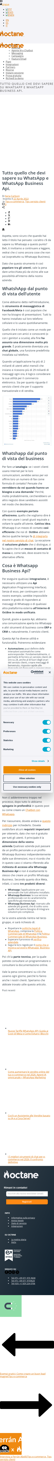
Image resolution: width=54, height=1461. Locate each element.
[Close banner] (50, 672)
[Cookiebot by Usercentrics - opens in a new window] (32, 672)
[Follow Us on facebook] (6, 1273)
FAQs (13, 1242)
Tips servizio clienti (35, 201)
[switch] (46, 731)
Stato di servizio (18, 1223)
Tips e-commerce (14, 201)
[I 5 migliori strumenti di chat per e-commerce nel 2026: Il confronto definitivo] (29, 1153)
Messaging (17, 53)
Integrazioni (12, 64)
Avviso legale (17, 1220)
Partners (10, 67)
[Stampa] (3, 229)
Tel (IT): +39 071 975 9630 (23, 1278)
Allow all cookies (27, 769)
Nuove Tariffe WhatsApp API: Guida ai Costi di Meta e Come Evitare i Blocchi (28, 1032)
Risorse (10, 69)
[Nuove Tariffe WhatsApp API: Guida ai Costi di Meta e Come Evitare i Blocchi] (29, 1028)
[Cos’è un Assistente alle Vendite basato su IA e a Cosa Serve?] (29, 1112)
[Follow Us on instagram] (13, 1273)
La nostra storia (18, 1239)
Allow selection (27, 778)
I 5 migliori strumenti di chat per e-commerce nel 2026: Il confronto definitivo (26, 1159)
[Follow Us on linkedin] (10, 1273)
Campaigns (18, 56)
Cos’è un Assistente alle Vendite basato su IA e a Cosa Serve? (29, 1117)
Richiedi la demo (15, 78)
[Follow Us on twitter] (17, 1273)
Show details (38, 761)
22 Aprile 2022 (21, 198)
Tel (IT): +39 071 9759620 (23, 1280)
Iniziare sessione (15, 72)
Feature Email (19, 58)
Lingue (5, 4)
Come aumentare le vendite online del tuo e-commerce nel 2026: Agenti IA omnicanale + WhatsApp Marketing (28, 1074)
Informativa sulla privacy (23, 1217)
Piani (8, 61)
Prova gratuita (13, 75)
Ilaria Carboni (12, 196)
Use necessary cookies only (27, 786)
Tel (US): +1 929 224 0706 (23, 1283)
